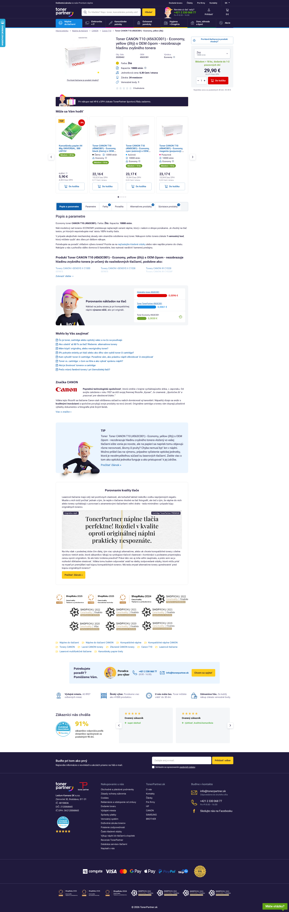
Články (190, 3)
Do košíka (220, 80)
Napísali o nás (108, 848)
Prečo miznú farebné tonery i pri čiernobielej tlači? (84, 369)
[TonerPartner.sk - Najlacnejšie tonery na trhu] (64, 12)
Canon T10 (106, 31)
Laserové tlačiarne (168, 647)
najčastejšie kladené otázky (132, 244)
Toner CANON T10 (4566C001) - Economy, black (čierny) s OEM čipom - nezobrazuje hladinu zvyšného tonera (105, 151)
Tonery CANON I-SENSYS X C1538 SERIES (118, 270)
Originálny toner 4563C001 (148, 292)
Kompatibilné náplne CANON (163, 642)
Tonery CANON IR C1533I (158, 268)
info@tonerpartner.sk (177, 672)
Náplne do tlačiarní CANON (99, 642)
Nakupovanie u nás (112, 784)
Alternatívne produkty (141, 206)
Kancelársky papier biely (110, 651)
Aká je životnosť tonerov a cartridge (77, 365)
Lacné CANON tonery (92, 647)
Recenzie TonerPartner (112, 840)
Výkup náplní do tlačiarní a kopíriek (118, 835)
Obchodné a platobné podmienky (117, 789)
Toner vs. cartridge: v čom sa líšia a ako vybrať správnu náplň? (91, 361)
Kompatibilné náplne (130, 642)
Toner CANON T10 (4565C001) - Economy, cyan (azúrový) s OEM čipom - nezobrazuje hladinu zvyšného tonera (138, 151)
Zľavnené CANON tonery (122, 647)
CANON (95, 31)
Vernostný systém (109, 819)
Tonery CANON (67, 647)
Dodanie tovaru (175, 3)
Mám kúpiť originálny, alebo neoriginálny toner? (83, 348)
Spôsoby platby (108, 814)
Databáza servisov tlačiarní (114, 844)
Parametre (90, 206)
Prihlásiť (209, 14)
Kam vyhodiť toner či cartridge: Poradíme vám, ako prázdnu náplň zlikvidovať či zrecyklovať (106, 357)
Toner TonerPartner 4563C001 (149, 303)
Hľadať (149, 12)
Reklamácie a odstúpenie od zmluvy (118, 802)
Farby (105, 206)
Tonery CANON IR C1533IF (159, 271)
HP (147, 806)
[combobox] (212, 53)
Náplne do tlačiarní (80, 31)
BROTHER (151, 819)
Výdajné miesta (108, 810)
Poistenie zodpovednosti (113, 827)
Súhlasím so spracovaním (175, 767)
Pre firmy (201, 3)
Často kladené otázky (111, 831)
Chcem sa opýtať (203, 672)
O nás (149, 789)
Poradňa (119, 206)
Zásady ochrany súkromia (113, 793)
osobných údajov (187, 767)
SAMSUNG (151, 814)
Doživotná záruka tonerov (113, 823)
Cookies (105, 798)
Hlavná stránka (62, 31)
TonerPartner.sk (155, 784)
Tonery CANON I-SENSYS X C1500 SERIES (73, 270)
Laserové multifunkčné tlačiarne (76, 651)
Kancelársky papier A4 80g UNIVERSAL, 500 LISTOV (70, 148)
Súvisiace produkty (168, 206)
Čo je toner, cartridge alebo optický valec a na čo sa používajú (90, 340)
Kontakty (213, 3)
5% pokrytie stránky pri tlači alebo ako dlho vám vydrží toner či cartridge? (96, 352)
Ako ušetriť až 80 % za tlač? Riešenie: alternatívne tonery (88, 344)
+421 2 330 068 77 (185, 12)
